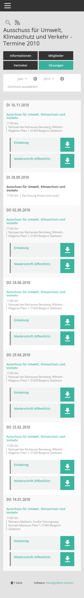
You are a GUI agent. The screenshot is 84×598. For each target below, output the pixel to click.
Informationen (20, 56)
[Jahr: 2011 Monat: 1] (62, 79)
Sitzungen (56, 65)
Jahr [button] (21, 79)
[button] (67, 145)
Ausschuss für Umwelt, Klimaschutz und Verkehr (35, 116)
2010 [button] (47, 79)
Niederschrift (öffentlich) (32, 159)
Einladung (21, 143)
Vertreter (20, 65)
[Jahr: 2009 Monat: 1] (35, 79)
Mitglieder (56, 56)
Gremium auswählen (23, 87)
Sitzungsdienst (59, 583)
